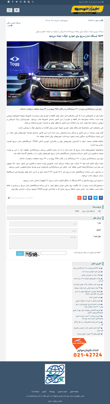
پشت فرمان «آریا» (95, 297)
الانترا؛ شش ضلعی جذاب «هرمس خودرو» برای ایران (88, 329)
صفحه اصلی (74, 391)
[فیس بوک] (13, 2)
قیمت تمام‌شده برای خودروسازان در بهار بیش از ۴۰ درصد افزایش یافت (89, 305)
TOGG (77, 211)
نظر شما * (97, 236)
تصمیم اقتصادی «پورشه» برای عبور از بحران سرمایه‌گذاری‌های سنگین (88, 311)
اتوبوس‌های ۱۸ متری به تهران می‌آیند (89, 334)
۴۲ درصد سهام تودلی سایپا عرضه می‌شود (87, 288)
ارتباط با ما (35, 391)
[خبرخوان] (29, 2)
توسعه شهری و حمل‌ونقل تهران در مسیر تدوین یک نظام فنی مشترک (89, 292)
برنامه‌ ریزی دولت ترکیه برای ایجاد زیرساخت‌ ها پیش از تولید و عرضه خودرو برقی (69, 31)
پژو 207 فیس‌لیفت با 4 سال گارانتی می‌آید (87, 268)
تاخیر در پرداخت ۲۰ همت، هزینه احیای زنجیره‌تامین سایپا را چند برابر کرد (89, 317)
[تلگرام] (9, 2)
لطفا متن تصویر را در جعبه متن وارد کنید (87, 252)
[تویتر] (17, 2)
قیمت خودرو (62, 391)
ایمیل (98, 229)
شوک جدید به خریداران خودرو (91, 275)
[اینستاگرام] (21, 2)
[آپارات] (25, 2)
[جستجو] (33, 2)
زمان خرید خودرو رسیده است (91, 271)
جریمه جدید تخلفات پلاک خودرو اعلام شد (87, 284)
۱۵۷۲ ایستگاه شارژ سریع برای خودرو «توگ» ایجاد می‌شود (76, 36)
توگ (33, 127)
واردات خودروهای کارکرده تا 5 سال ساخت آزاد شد (88, 279)
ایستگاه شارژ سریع (88, 211)
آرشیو (44, 391)
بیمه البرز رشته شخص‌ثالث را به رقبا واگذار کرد (88, 323)
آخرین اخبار (96, 263)
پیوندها (52, 391)
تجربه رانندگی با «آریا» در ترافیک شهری (88, 301)
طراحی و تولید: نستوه (55, 401)
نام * (99, 223)
